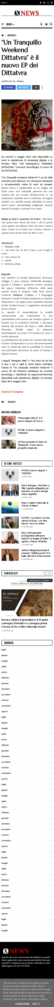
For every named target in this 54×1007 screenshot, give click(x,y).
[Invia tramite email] (36, 87)
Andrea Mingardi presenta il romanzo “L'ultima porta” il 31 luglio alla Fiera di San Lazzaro (36, 553)
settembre (6, 705)
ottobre (5, 700)
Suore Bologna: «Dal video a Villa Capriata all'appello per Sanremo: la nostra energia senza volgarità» (35, 489)
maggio (4, 661)
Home (4, 3)
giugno (4, 655)
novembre (6, 694)
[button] (4, 2)
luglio (3, 649)
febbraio (5, 677)
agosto (4, 711)
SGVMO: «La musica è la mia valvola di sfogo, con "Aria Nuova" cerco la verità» (35, 520)
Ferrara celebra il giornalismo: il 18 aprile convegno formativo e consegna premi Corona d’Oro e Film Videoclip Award (24, 623)
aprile (3, 666)
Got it (36, 1004)
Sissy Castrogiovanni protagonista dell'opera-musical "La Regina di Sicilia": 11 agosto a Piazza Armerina (36, 537)
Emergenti (11, 35)
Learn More (22, 1004)
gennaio (5, 683)
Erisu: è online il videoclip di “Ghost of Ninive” (34, 504)
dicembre (5, 689)
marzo (4, 672)
